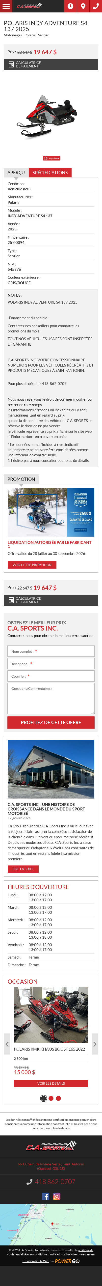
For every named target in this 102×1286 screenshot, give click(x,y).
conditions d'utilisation (48, 1254)
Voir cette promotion (32, 565)
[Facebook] (45, 1196)
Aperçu (16, 172)
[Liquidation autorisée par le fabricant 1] (51, 512)
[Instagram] (56, 1196)
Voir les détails (51, 1083)
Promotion (21, 479)
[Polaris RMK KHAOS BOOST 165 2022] (51, 1015)
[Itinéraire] (83, 6)
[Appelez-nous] (96, 6)
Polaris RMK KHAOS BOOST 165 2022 (49, 1049)
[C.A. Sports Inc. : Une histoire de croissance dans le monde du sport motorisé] (51, 769)
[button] (7, 1044)
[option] (51, 1037)
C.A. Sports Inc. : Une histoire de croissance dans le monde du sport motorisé (46, 809)
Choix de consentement (79, 1254)
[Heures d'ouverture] (70, 6)
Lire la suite (23, 869)
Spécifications (50, 172)
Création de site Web (36, 1261)
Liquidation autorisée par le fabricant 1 (50, 544)
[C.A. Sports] (38, 6)
